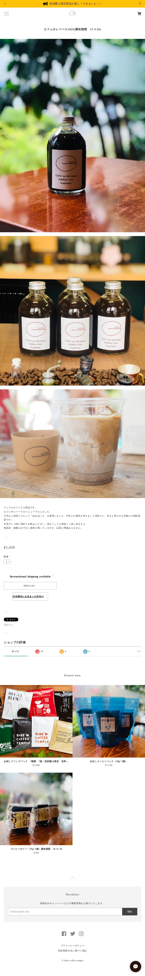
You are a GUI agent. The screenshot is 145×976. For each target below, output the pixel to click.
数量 (6, 556)
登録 (129, 911)
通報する (8, 624)
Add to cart (28, 585)
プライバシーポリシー (73, 945)
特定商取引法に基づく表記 (72, 950)
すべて (15, 651)
